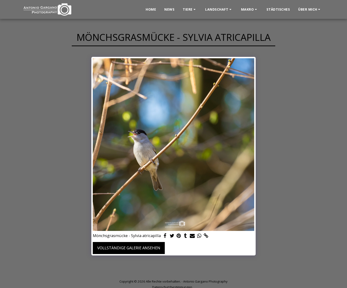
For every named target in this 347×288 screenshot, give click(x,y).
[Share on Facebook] (165, 235)
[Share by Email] (192, 235)
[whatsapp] (199, 235)
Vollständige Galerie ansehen (128, 247)
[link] (205, 235)
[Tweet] (171, 235)
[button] (190, 9)
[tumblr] (185, 235)
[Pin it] (178, 235)
